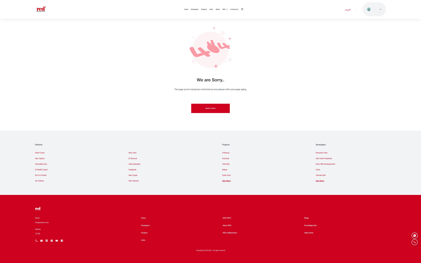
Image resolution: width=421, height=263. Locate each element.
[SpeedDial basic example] (415, 236)
